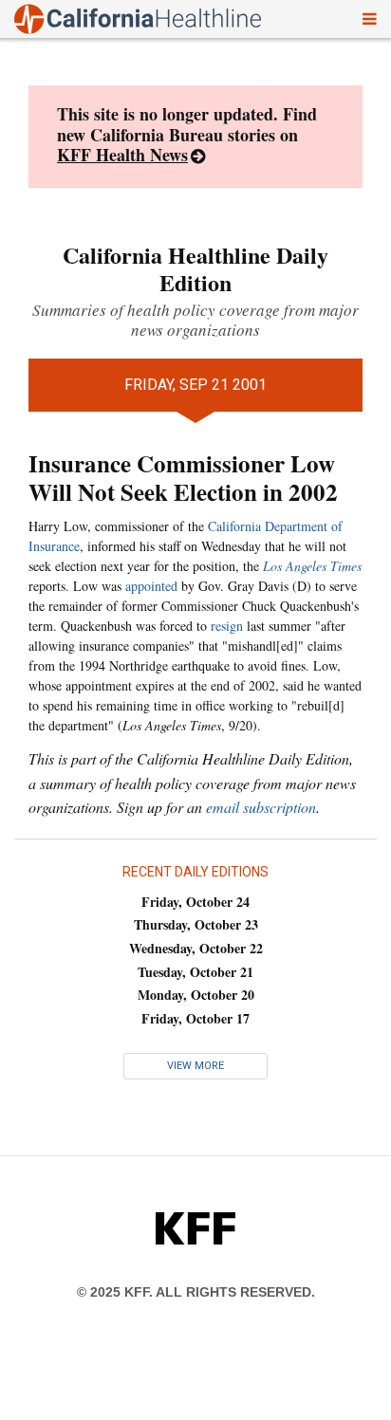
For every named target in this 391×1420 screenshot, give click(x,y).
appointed (151, 586)
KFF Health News (122, 154)
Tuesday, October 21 (195, 972)
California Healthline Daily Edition (195, 268)
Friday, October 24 (195, 902)
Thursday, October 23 (196, 924)
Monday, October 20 (196, 995)
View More (195, 1066)
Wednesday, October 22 (196, 948)
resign (227, 626)
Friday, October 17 (195, 1018)
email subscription (261, 807)
